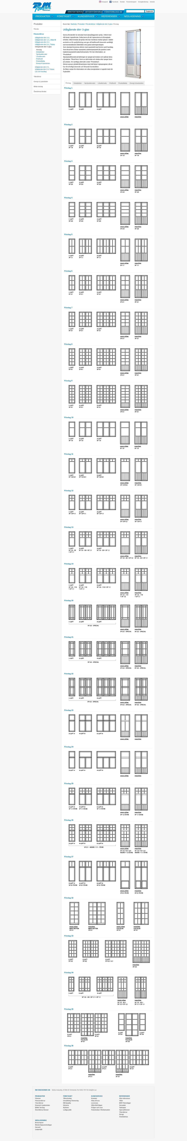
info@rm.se (93, 1090)
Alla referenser (124, 1098)
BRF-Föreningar (125, 1103)
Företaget (67, 1096)
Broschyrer (39, 1123)
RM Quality (67, 1103)
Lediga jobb (67, 1110)
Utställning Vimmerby (71, 1101)
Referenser (124, 1096)
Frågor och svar (97, 1107)
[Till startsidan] (41, 12)
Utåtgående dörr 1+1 (42, 37)
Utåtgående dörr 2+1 (42, 42)
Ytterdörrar (37, 76)
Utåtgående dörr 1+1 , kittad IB (45, 40)
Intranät (152, 2)
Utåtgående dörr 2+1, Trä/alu (45, 44)
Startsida (74, 24)
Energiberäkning (143, 2)
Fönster (36, 29)
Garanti (37, 1127)
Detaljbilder (40, 52)
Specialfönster (124, 1110)
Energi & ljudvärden (43, 63)
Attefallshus (123, 1117)
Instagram (105, 2)
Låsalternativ (40, 56)
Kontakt (122, 2)
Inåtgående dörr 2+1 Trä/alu (44, 69)
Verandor (122, 1105)
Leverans (94, 1103)
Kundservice (97, 1096)
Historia (66, 1105)
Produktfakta (40, 61)
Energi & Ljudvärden (41, 81)
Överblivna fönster (40, 91)
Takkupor (122, 1107)
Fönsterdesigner (131, 2)
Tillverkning (67, 1098)
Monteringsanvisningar (43, 1125)
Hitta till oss (95, 1101)
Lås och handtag (41, 72)
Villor (121, 1101)
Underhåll (38, 1129)
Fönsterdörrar (39, 34)
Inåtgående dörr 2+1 (42, 67)
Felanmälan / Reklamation (100, 1110)
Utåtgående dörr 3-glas (43, 47)
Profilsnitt (39, 59)
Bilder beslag (38, 86)
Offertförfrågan (96, 1105)
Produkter (38, 24)
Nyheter (66, 1107)
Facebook (115, 2)
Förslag (39, 50)
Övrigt (121, 1114)
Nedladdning (41, 1120)
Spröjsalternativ (41, 54)
